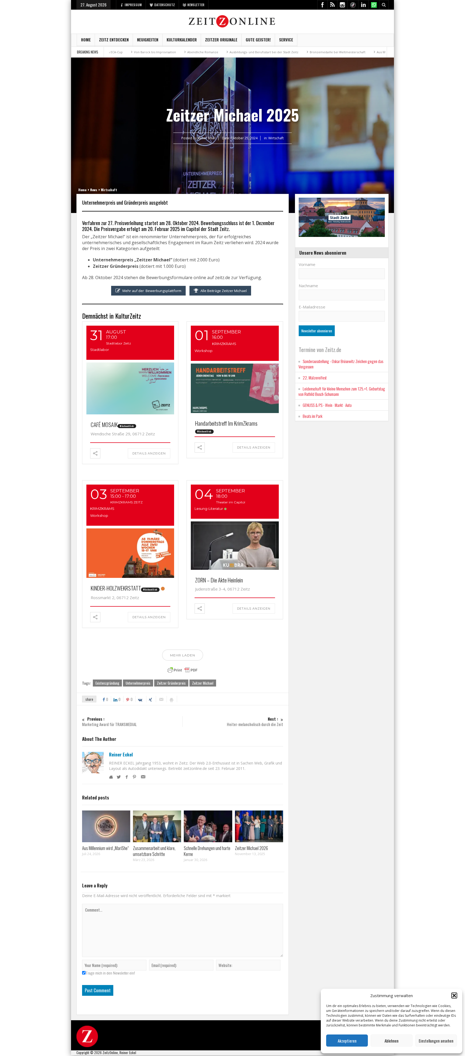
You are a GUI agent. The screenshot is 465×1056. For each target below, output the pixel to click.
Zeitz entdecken (114, 39)
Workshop (204, 351)
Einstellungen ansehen (436, 1041)
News (93, 189)
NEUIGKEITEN (147, 39)
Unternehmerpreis (138, 683)
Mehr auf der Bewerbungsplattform (151, 290)
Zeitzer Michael (202, 683)
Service (286, 39)
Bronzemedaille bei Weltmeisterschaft (295, 52)
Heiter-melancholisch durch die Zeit (255, 721)
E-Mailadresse (312, 307)
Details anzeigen (149, 453)
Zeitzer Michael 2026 (251, 848)
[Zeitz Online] (232, 20)
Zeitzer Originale (221, 39)
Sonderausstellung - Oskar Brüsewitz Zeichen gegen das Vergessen (340, 363)
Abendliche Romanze (160, 52)
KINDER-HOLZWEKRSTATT (116, 588)
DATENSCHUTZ (164, 4)
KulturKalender (182, 39)
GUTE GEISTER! (258, 39)
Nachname (308, 285)
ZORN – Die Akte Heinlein (219, 580)
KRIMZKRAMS (224, 344)
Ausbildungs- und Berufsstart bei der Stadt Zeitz (221, 52)
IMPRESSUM (133, 4)
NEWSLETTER (196, 4)
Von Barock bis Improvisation (113, 52)
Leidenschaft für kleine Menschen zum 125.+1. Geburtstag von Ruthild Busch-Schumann (341, 391)
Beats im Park (312, 416)
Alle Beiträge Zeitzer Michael (223, 290)
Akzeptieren (347, 1041)
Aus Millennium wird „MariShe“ (356, 52)
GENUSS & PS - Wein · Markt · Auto (327, 405)
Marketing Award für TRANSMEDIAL (109, 721)
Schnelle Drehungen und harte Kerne (207, 851)
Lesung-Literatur (209, 508)
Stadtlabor (99, 349)
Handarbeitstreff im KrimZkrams (226, 423)
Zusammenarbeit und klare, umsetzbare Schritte (154, 851)
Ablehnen (392, 1041)
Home (86, 39)
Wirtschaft (276, 138)
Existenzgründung (107, 683)
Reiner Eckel (121, 754)
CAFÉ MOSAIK (104, 424)
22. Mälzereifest (315, 378)
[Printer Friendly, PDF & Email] (182, 670)
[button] (454, 995)
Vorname (307, 264)
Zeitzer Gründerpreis (171, 683)
